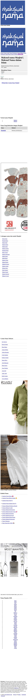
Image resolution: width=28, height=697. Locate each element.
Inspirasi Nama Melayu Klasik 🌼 (9, 498)
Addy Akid (4, 373)
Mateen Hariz (5, 244)
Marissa (15, 631)
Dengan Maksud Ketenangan (8, 509)
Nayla (15, 609)
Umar (15, 615)
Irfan (15, 646)
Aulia (15, 636)
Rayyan (15, 621)
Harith (15, 645)
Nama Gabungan (6, 521)
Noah (15, 623)
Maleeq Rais (5, 246)
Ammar (15, 637)
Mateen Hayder (5, 274)
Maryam (15, 627)
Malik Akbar (5, 256)
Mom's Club (20, 54)
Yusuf (15, 632)
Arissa (15, 638)
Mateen (15, 629)
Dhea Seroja (4, 365)
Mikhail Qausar (5, 264)
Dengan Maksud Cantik (7, 507)
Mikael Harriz (5, 262)
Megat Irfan (4, 238)
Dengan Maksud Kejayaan (8, 515)
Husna (15, 642)
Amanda (15, 633)
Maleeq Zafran (5, 248)
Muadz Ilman (5, 240)
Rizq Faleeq (4, 347)
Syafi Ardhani (5, 355)
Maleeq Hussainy (6, 254)
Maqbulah (3, 130)
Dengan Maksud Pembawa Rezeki (9, 506)
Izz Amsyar (4, 341)
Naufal (15, 634)
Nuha (15, 617)
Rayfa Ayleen (5, 344)
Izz (15, 611)
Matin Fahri (4, 242)
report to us (16, 687)
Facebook (24, 694)
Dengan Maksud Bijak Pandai (8, 517)
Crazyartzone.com (8, 694)
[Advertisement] (14, 100)
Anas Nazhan (5, 368)
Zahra (15, 608)
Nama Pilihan (20, 53)
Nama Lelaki (6, 53)
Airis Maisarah (5, 363)
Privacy (15, 694)
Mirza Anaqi (5, 252)
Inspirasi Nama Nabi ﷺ (7, 500)
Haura (15, 606)
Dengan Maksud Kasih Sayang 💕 (9, 511)
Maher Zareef (5, 272)
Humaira (15, 616)
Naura (15, 604)
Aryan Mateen (5, 378)
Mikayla (15, 612)
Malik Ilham (4, 258)
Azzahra (15, 625)
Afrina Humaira (5, 352)
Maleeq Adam (5, 266)
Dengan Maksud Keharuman (8, 519)
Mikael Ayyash (5, 276)
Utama (2, 53)
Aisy (15, 603)
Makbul (15, 120)
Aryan (15, 614)
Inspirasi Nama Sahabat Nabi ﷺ (9, 503)
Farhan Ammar (5, 357)
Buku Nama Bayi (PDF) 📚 (8, 523)
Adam (15, 622)
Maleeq (15, 644)
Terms (19, 694)
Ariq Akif (4, 370)
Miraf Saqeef (5, 270)
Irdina (15, 628)
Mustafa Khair (5, 250)
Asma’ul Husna (14, 54)
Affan (15, 640)
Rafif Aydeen (5, 376)
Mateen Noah (5, 260)
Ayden (15, 620)
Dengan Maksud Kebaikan (8, 513)
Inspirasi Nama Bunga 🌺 (7, 496)
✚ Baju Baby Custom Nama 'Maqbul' (10, 82)
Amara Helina (5, 349)
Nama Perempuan (13, 53)
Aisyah (15, 626)
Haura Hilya (4, 360)
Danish (15, 643)
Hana (15, 605)
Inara (15, 610)
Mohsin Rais (5, 268)
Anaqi (15, 648)
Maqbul (15, 121)
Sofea (15, 601)
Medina (15, 619)
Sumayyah (15, 639)
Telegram (3, 695)
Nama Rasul (8, 54)
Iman (15, 600)
